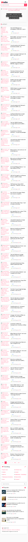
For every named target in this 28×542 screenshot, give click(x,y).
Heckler (16, 472)
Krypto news (5, 469)
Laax (4, 479)
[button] (3, 15)
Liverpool (17, 479)
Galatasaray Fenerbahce (8, 477)
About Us (4, 529)
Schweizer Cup (18, 469)
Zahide (4, 472)
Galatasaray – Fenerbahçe (20, 474)
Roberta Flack (18, 477)
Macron (4, 474)
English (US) (6, 528)
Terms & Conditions (16, 529)
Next (15, 462)
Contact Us (9, 529)
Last (19, 462)
